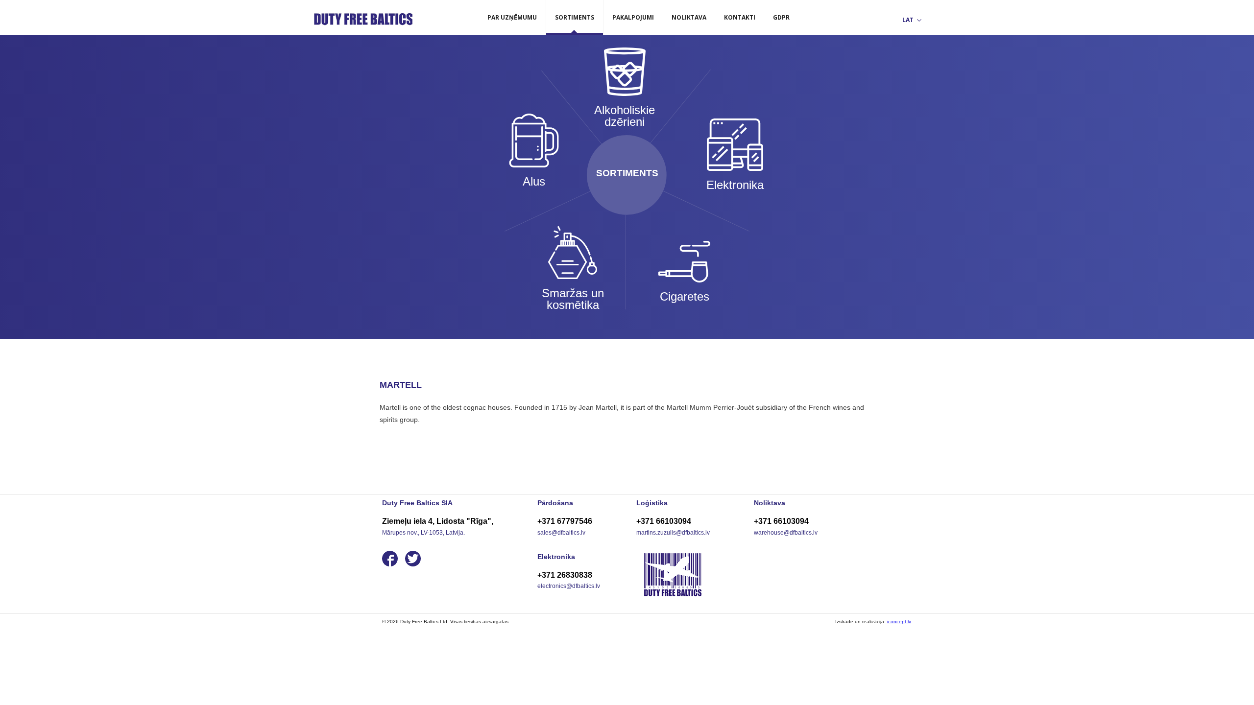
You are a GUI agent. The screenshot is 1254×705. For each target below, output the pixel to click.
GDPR (781, 17)
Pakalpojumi (633, 17)
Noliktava (689, 17)
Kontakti (739, 17)
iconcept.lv (899, 621)
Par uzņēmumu (512, 17)
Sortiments (574, 17)
